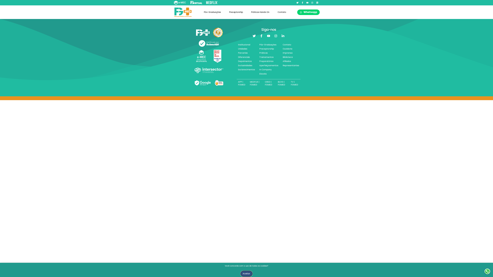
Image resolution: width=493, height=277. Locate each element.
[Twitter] (297, 2)
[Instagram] (312, 2)
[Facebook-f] (302, 2)
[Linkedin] (317, 2)
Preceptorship (236, 12)
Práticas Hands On (260, 12)
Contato (282, 12)
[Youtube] (307, 2)
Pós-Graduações (212, 12)
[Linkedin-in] (283, 35)
